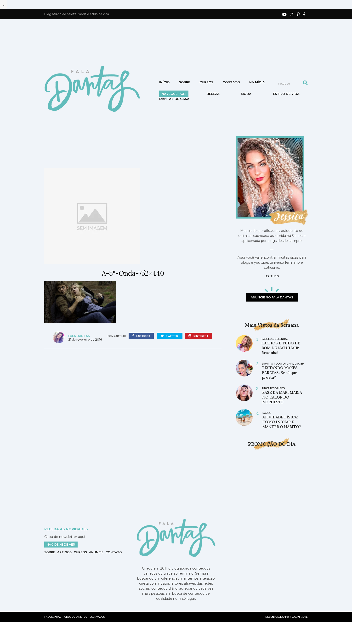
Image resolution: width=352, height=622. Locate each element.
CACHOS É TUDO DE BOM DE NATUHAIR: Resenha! (280, 348)
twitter (172, 336)
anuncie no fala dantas (272, 297)
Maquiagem (296, 363)
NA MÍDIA (257, 82)
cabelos (267, 339)
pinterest (200, 336)
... (3, 4)
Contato (231, 82)
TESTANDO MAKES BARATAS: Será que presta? (280, 372)
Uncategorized (273, 388)
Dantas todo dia (274, 363)
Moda (246, 94)
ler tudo (272, 276)
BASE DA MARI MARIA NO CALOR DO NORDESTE (282, 397)
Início (164, 82)
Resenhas (281, 339)
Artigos (64, 552)
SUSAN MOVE (299, 616)
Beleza (213, 94)
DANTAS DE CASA (174, 99)
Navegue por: (174, 94)
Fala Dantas (79, 336)
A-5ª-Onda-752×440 (133, 273)
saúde (266, 413)
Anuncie (96, 552)
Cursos (206, 82)
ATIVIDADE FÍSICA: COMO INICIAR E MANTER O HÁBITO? (281, 422)
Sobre (184, 82)
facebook (142, 336)
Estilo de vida (286, 94)
